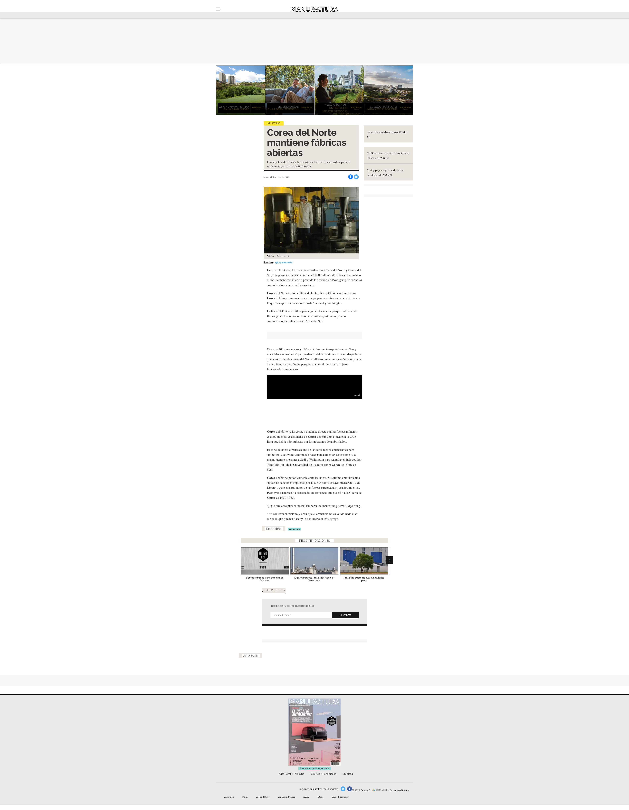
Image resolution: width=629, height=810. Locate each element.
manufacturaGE (343, 788)
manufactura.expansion (349, 788)
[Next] (389, 560)
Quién (245, 796)
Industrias (273, 123)
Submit (345, 615)
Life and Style (262, 796)
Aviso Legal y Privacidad (291, 774)
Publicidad (347, 774)
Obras (320, 796)
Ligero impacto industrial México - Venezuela (314, 579)
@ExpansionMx (283, 262)
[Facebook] (350, 176)
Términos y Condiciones (323, 774)
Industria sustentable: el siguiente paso (364, 579)
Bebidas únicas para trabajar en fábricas (265, 579)
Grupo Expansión (340, 796)
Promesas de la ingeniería (314, 768)
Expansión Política (286, 796)
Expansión (229, 796)
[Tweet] (356, 176)
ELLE (306, 796)
